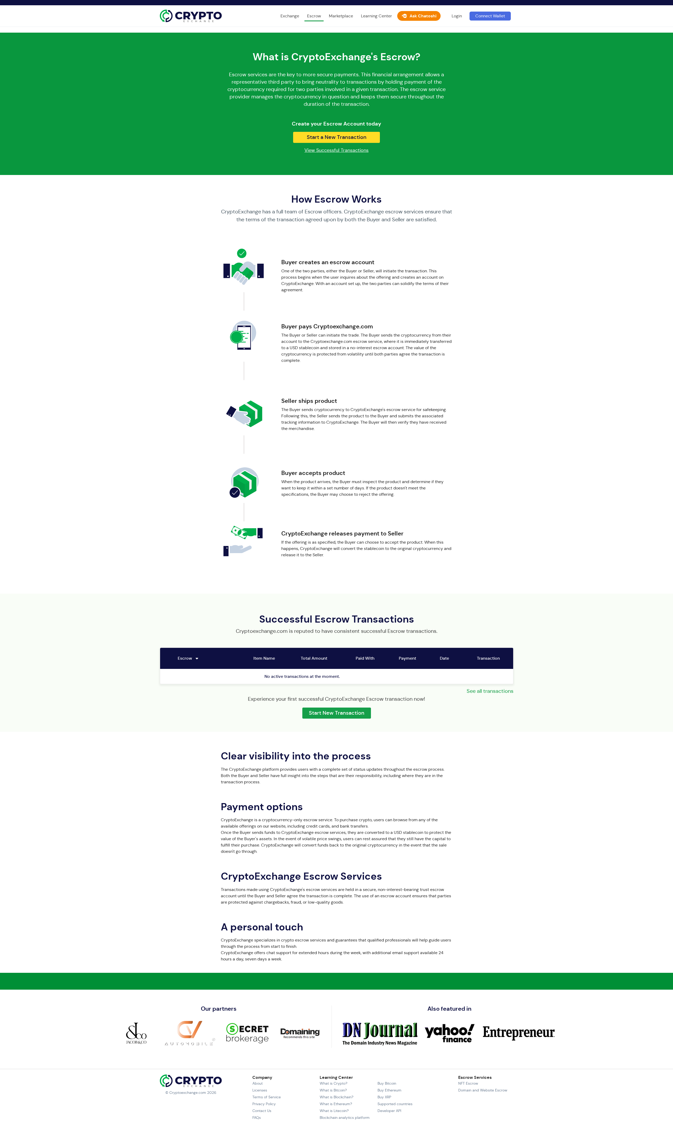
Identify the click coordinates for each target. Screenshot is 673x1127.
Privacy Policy (264, 1103)
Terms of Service (266, 1097)
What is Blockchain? (336, 1097)
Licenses (259, 1090)
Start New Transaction (336, 713)
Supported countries (395, 1103)
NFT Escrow (468, 1083)
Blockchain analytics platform (345, 1117)
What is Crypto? (333, 1083)
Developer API (389, 1110)
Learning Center (376, 15)
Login (457, 15)
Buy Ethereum (389, 1090)
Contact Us (261, 1110)
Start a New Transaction (336, 137)
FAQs (256, 1117)
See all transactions (490, 691)
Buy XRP (384, 1097)
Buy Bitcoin (387, 1083)
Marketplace (341, 15)
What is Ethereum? (336, 1103)
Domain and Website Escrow (482, 1090)
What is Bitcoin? (333, 1090)
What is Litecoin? (334, 1110)
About (257, 1083)
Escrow (314, 15)
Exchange (290, 15)
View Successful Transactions (336, 150)
